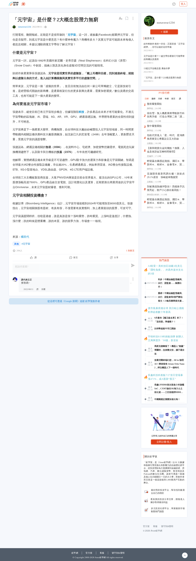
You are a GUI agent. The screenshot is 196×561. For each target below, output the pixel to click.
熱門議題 (164, 260)
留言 (173, 99)
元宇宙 (72, 34)
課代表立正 (26, 279)
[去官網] (14, 4)
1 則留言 (130, 251)
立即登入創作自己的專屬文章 (164, 436)
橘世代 (25, 236)
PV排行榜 (164, 93)
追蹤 (165, 31)
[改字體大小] (121, 18)
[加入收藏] (127, 18)
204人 (19, 251)
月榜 (160, 99)
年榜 (167, 99)
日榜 (147, 99)
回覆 (43, 289)
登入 (183, 4)
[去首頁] (23, 4)
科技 (81, 112)
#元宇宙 (26, 243)
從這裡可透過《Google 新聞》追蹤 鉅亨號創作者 (73, 301)
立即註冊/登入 (164, 442)
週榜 (153, 99)
